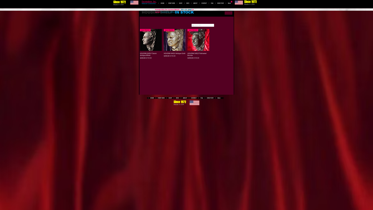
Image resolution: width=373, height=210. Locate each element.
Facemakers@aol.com (170, 12)
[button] (231, 1)
